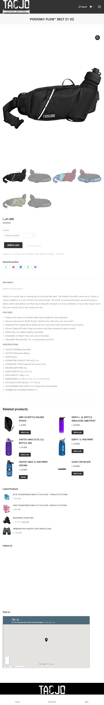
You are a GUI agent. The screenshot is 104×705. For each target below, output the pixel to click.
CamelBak (50, 254)
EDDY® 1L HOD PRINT (82, 439)
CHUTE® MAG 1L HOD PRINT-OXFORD (33, 464)
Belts (37, 254)
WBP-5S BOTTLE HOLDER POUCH (31, 419)
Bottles (42, 254)
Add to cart (13, 245)
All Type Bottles (28, 254)
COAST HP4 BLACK (81, 462)
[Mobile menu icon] (99, 7)
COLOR (6, 230)
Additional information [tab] (13, 289)
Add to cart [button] (25, 432)
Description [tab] (8, 282)
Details (23, 477)
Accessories (16, 254)
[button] (97, 37)
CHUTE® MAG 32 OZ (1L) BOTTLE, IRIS (31, 441)
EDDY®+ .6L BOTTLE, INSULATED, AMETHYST (84, 419)
